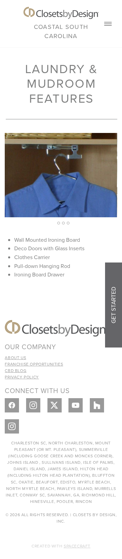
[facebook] (12, 405)
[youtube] (75, 405)
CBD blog (15, 370)
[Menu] (108, 24)
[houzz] (97, 405)
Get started (113, 305)
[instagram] (33, 405)
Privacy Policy (22, 377)
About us (15, 357)
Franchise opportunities (34, 364)
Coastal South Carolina (61, 31)
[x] (54, 405)
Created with (61, 546)
